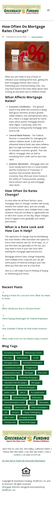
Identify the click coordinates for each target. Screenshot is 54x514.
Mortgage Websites (11, 487)
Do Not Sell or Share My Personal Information (23, 460)
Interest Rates (37, 37)
